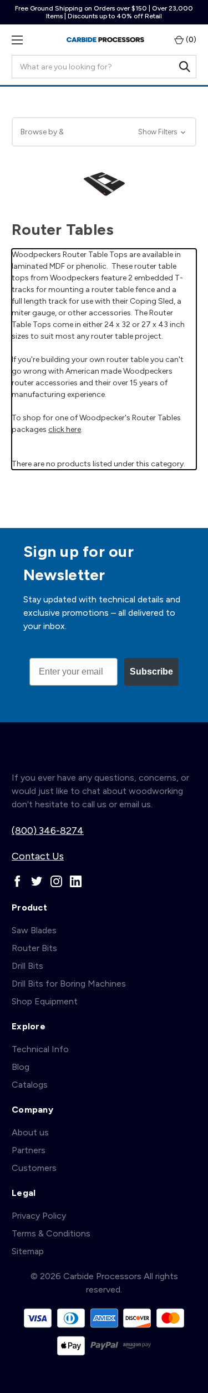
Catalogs (30, 1084)
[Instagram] (56, 881)
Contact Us (38, 856)
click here (64, 429)
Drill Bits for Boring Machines (69, 983)
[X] (37, 881)
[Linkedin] (76, 881)
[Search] (184, 66)
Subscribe (151, 671)
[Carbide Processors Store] (105, 39)
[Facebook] (17, 881)
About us (30, 1132)
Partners (28, 1150)
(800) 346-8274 (48, 830)
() (190, 39)
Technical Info (40, 1049)
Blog (20, 1067)
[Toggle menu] (17, 39)
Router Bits (34, 948)
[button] (104, 132)
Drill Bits (27, 965)
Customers (34, 1168)
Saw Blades (34, 930)
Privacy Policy (39, 1215)
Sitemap (28, 1251)
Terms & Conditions (51, 1233)
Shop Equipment (45, 1001)
